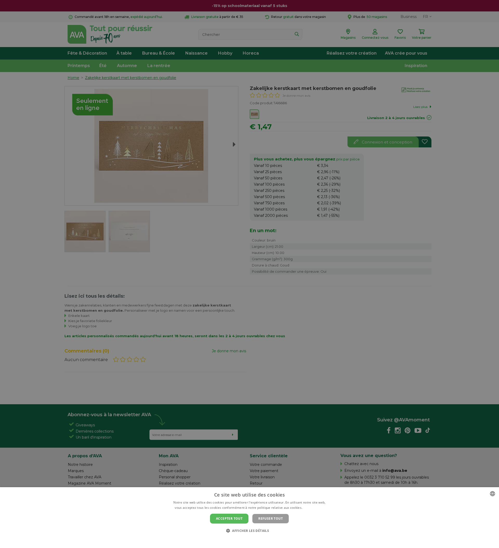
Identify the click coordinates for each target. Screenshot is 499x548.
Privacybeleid (246, 539)
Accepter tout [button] (229, 518)
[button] (249, 530)
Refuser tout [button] (270, 518)
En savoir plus (313, 507)
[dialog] (249, 517)
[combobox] (492, 493)
